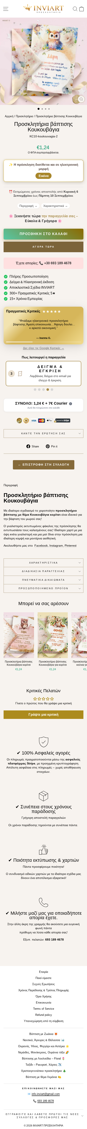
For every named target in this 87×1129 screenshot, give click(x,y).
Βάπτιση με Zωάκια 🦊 (43, 1034)
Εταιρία (43, 971)
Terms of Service (43, 1008)
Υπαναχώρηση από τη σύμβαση (43, 1021)
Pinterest (70, 545)
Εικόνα (44, 175)
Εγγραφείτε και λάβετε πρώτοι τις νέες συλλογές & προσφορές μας (42, 1116)
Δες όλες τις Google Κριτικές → (43, 348)
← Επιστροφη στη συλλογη (43, 464)
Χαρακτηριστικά (55, 205)
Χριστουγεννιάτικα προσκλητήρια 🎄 (43, 1070)
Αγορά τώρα (43, 246)
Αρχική (9, 116)
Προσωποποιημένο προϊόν (44, 588)
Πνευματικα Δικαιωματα (43, 580)
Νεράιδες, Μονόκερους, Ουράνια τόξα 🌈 (43, 1052)
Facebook (41, 545)
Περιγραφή (28, 205)
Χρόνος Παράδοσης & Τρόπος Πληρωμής (43, 990)
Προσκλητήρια (24, 116)
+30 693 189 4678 (57, 263)
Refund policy (43, 1014)
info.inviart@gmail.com (46, 1094)
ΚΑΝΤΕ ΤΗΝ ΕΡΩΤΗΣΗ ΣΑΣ (43, 433)
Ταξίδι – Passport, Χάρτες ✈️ (43, 1064)
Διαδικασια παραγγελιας (43, 571)
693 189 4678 (45, 1101)
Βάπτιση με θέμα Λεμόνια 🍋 (43, 1077)
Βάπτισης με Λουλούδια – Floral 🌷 (43, 1058)
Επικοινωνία (43, 1002)
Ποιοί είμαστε (43, 978)
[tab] (35, 389)
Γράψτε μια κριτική (43, 714)
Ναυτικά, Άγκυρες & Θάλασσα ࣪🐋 (43, 1040)
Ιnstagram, (56, 545)
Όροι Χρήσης (44, 996)
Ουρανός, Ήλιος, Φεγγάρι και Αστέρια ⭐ (43, 1046)
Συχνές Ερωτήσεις (43, 984)
